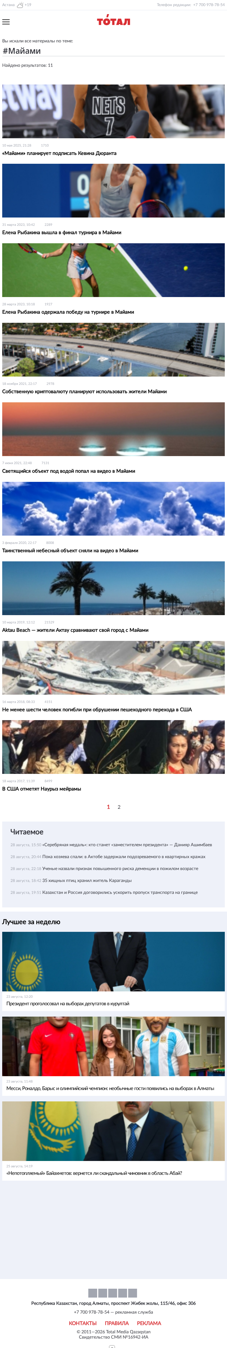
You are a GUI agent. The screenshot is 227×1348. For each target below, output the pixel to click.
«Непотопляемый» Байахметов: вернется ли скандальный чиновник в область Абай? (94, 1173)
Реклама (149, 1323)
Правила (117, 1323)
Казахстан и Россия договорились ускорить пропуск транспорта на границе (120, 892)
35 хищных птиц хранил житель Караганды (87, 880)
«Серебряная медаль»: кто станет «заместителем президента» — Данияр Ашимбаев (127, 845)
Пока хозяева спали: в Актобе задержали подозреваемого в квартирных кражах (123, 857)
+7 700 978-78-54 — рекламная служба (113, 1312)
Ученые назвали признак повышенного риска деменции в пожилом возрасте (120, 868)
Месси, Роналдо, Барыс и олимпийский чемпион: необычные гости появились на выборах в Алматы (110, 1088)
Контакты (83, 1323)
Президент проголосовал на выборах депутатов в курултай (67, 1003)
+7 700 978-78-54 (209, 5)
